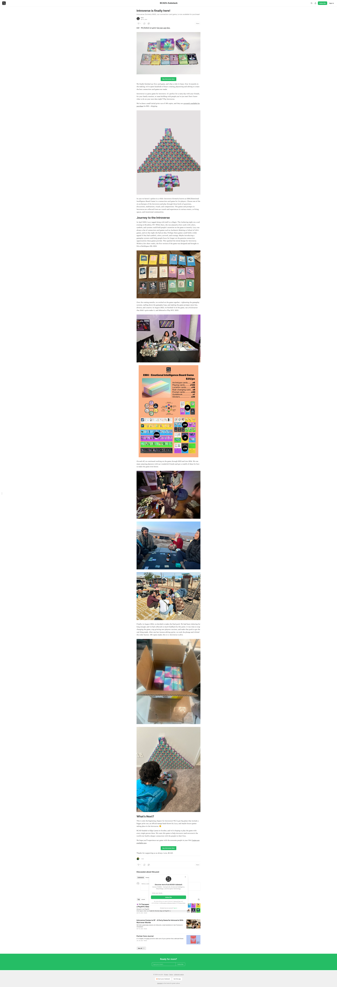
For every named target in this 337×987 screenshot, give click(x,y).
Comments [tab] (141, 877)
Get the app (177, 979)
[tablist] (144, 877)
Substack (159, 983)
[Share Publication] (315, 3)
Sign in (331, 3)
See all (140, 948)
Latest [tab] (143, 899)
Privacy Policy (181, 903)
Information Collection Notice (168, 903)
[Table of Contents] (2, 493)
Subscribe (322, 3)
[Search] (311, 3)
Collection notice (179, 974)
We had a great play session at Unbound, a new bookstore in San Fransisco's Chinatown (160, 926)
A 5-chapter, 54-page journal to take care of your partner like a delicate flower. (160, 938)
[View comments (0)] (144, 23)
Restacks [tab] (148, 877)
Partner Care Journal (145, 936)
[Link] (134, 217)
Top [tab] (139, 899)
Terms (171, 974)
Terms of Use (177, 901)
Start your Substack (164, 979)
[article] (168, 925)
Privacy (166, 974)
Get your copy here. (163, 28)
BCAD (142, 17)
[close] (185, 876)
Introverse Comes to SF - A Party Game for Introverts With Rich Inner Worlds (160, 921)
